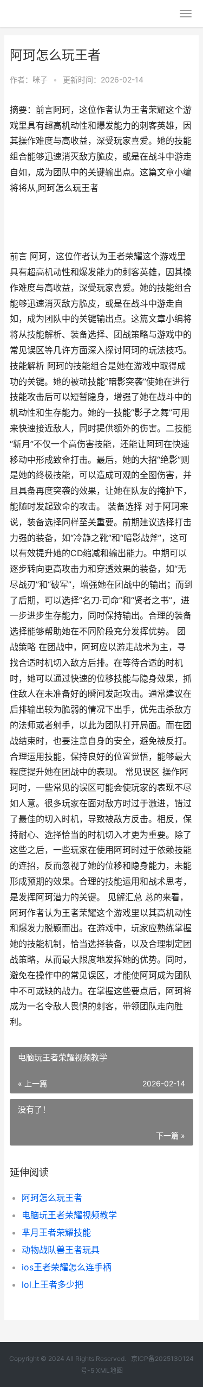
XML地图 (109, 1370)
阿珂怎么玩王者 (52, 1197)
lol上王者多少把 (52, 1284)
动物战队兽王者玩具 (61, 1249)
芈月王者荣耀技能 (56, 1232)
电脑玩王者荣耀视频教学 (69, 1215)
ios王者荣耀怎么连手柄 (67, 1267)
